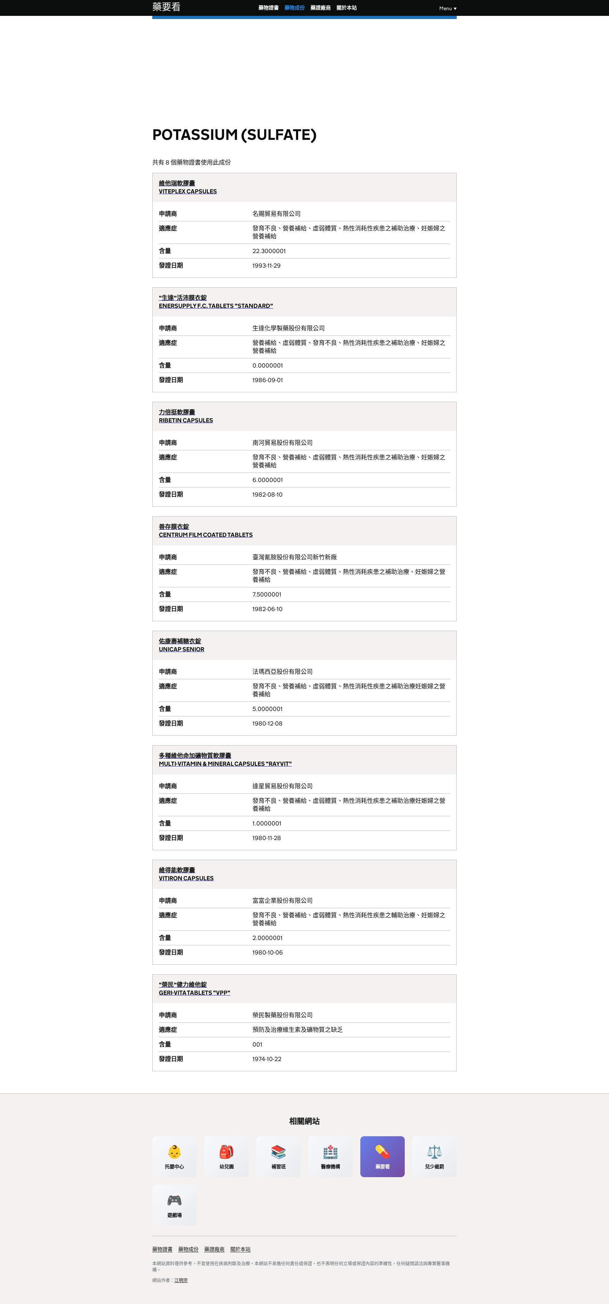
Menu (445, 8)
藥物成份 (295, 8)
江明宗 (181, 1280)
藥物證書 (269, 8)
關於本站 (347, 8)
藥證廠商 (321, 8)
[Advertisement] (304, 66)
